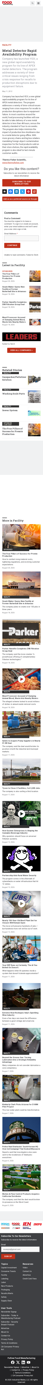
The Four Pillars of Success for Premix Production (11, 276)
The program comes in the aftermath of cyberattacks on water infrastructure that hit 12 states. (20, 881)
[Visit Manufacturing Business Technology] (27, 1228)
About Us (35, 1367)
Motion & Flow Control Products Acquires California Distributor (20, 1195)
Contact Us (15, 1370)
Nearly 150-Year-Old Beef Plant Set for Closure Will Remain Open (19, 921)
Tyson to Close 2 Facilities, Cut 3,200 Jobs (21, 788)
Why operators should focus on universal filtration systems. (19, 837)
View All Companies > (21, 350)
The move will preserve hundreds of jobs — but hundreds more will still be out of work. (20, 927)
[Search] (32, 3)
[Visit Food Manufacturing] (16, 1224)
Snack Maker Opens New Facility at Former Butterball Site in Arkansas (14, 289)
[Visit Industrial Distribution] (5, 1228)
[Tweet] (22, 191)
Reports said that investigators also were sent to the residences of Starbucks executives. (19, 1155)
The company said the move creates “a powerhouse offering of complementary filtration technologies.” (18, 657)
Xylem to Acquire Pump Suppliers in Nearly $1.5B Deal (21, 742)
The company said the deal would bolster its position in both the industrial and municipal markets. (20, 749)
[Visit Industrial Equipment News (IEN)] (27, 1224)
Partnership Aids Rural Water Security (19, 875)
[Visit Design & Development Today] (5, 1224)
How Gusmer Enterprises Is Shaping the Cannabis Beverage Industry (20, 832)
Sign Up (8, 1256)
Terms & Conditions (23, 1373)
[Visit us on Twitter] (18, 1362)
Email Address (11, 234)
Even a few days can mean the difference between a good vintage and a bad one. (19, 1019)
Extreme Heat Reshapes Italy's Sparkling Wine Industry (20, 1014)
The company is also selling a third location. (20, 791)
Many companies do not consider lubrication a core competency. (21, 1066)
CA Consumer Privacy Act (22, 1375)
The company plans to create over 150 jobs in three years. (21, 608)
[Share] (10, 191)
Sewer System (10, 410)
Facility (6, 45)
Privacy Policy (28, 1370)
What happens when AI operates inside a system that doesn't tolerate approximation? (20, 972)
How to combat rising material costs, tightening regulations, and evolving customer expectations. (21, 562)
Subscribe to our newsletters (21, 183)
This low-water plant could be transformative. (21, 1110)
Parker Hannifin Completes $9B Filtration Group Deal (14, 303)
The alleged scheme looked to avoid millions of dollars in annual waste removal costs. (20, 702)
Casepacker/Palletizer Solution (14, 378)
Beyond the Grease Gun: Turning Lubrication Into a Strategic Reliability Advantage (19, 1059)
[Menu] (38, 3)
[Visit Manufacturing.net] (16, 1228)
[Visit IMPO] (37, 1224)
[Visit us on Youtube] (28, 1362)
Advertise (25, 1367)
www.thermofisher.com (13, 162)
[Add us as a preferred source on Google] (34, 191)
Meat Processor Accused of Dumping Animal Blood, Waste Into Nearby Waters (14, 319)
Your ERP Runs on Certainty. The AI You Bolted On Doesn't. (19, 966)
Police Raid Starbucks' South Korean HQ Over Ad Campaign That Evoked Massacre (21, 1148)
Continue (12, 245)
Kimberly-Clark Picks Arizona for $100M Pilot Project (20, 1105)
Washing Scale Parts (13, 393)
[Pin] (28, 191)
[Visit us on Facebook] (12, 1362)
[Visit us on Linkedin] (23, 1362)
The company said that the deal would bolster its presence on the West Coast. (21, 1200)
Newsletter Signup (11, 1367)
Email (3, 1245)
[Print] (4, 191)
